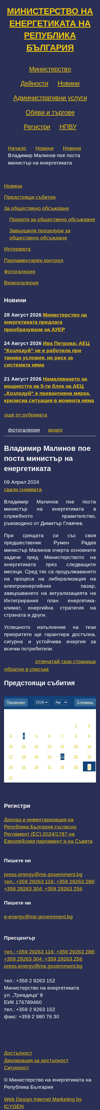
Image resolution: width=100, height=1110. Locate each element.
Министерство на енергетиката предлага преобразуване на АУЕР (45, 322)
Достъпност (18, 1053)
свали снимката (23, 489)
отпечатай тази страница (65, 661)
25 (24, 767)
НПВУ (68, 126)
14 (62, 746)
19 (36, 757)
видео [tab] (55, 430)
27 (49, 767)
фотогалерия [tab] (24, 430)
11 (24, 746)
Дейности (34, 83)
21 (62, 757)
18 (24, 757)
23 (89, 757)
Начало (17, 148)
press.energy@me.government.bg (43, 874)
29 (76, 767)
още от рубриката (25, 415)
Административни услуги (50, 97)
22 (76, 757)
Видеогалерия (21, 282)
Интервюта (17, 249)
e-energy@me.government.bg (38, 916)
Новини (68, 83)
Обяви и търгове (50, 112)
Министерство (50, 69)
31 (11, 777)
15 (76, 746)
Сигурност (16, 1067)
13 (49, 746)
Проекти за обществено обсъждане (52, 219)
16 (89, 746)
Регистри (37, 126)
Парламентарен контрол (33, 260)
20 (49, 757)
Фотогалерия (19, 271)
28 (62, 767)
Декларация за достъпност (36, 1060)
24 (11, 767)
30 (89, 767)
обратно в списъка (26, 669)
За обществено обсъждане (36, 208)
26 (36, 767)
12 (36, 746)
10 (11, 746)
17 (11, 757)
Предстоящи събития (29, 197)
